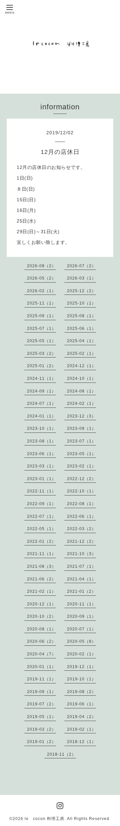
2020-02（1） (81, 654)
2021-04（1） (81, 579)
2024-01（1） (41, 416)
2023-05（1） (81, 453)
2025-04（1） (81, 341)
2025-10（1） (81, 303)
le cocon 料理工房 (44, 818)
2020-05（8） (81, 641)
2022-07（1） (41, 516)
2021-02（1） (41, 591)
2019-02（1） (81, 729)
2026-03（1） (81, 278)
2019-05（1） (41, 716)
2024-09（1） (41, 391)
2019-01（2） (41, 741)
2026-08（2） (41, 266)
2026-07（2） (81, 266)
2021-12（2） (81, 541)
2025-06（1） (81, 328)
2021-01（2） (81, 591)
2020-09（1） (81, 616)
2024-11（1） (41, 378)
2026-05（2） (41, 278)
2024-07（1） (41, 403)
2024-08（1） (81, 391)
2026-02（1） (41, 291)
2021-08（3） (41, 566)
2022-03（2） (81, 528)
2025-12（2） (81, 291)
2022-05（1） (41, 528)
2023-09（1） (81, 428)
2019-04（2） (81, 716)
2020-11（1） (81, 604)
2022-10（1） (81, 491)
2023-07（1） (81, 441)
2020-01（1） (41, 666)
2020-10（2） (41, 616)
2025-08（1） (81, 316)
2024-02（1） (81, 403)
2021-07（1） (81, 566)
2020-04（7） (41, 654)
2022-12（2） (81, 478)
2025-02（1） (81, 353)
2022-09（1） (41, 503)
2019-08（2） (81, 691)
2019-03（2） (41, 729)
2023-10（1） (41, 428)
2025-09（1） (41, 316)
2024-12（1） (81, 366)
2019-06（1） (81, 704)
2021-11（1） (41, 553)
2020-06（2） (41, 641)
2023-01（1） (41, 478)
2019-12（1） (81, 666)
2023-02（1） (81, 466)
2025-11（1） (41, 303)
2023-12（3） (81, 416)
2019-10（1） (81, 679)
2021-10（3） (81, 553)
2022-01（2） (41, 541)
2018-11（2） (61, 754)
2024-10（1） (81, 378)
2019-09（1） (41, 691)
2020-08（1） (41, 629)
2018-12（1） (81, 741)
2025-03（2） (41, 353)
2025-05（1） (41, 341)
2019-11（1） (41, 679)
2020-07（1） (81, 629)
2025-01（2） (41, 366)
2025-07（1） (41, 328)
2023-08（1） (41, 441)
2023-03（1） (41, 466)
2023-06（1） (41, 453)
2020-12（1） (41, 604)
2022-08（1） (81, 503)
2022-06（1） (81, 516)
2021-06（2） (41, 579)
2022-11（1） (41, 491)
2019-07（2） (41, 704)
